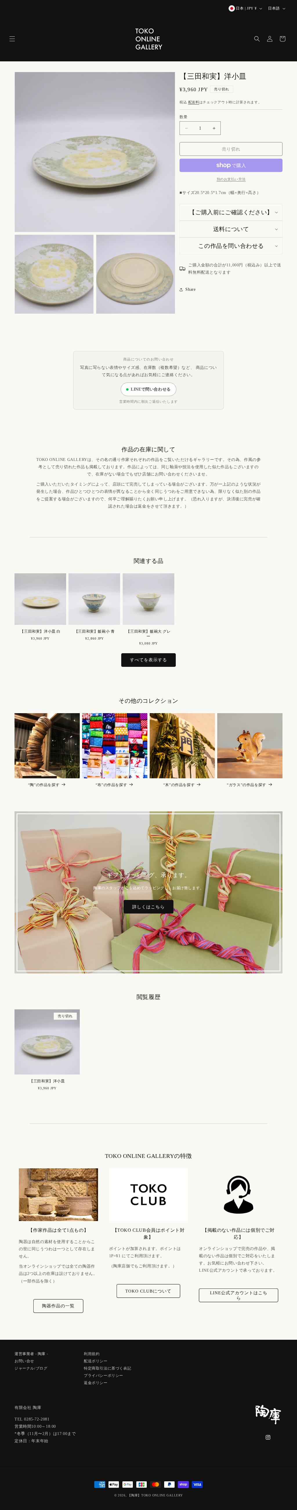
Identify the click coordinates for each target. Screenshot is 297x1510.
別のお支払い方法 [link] (231, 179)
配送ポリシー (96, 1360)
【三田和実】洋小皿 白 (40, 631)
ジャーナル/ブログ (31, 1367)
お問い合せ (24, 1360)
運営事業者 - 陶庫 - (31, 1354)
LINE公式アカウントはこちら (238, 1295)
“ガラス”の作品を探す (246, 785)
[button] (12, 38)
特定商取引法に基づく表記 (107, 1367)
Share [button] (190, 289)
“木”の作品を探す (179, 785)
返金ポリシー (96, 1382)
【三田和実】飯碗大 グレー (148, 633)
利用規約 (91, 1354)
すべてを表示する (148, 660)
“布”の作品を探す (111, 785)
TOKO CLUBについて (148, 1291)
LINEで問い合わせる (151, 389)
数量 (183, 117)
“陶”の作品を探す (43, 785)
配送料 (193, 102)
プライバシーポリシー (103, 1375)
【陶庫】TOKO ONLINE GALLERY (155, 1495)
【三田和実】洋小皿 (47, 1081)
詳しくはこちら (148, 907)
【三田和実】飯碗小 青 (94, 631)
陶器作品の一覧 (58, 1306)
